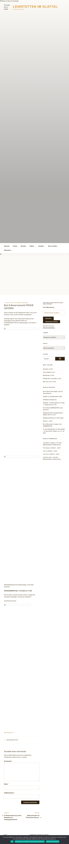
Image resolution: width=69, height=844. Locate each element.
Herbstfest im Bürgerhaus (50, 399)
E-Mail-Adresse (9, 793)
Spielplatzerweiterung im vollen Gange (53, 418)
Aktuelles (23, 246)
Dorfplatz (41, 246)
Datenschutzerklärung (49, 327)
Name (6, 784)
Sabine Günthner (22, 302)
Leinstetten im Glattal (35, 6)
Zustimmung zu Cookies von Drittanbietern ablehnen (29, 841)
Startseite (7, 246)
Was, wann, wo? (47, 381)
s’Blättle (31, 246)
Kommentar (8, 761)
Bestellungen (46, 375)
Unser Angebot (47, 372)
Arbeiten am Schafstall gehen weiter (52, 396)
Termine (15, 246)
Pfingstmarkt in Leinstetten (50, 378)
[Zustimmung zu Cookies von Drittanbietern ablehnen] (67, 839)
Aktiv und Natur (52, 246)
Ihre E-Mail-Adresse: (49, 307)
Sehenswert (7, 250)
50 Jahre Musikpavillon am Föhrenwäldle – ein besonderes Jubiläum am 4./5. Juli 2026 (54, 431)
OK (12, 841)
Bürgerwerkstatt (12, 740)
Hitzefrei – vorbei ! (48, 421)
